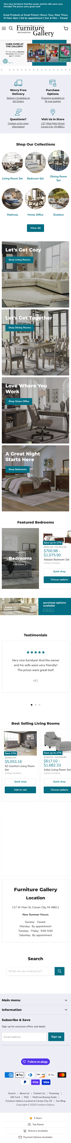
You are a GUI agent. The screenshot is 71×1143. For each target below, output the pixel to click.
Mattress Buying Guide (45, 1097)
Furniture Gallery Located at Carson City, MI (29, 1101)
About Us (24, 1093)
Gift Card (15, 1097)
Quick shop (20, 781)
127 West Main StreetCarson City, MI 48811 (53, 125)
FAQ (26, 1097)
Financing (54, 1093)
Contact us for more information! (18, 125)
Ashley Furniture (52, 563)
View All (35, 228)
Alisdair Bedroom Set (56, 559)
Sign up (56, 1037)
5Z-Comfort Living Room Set (20, 768)
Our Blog (61, 1101)
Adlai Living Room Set (57, 770)
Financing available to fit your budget (52, 99)
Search (11, 1093)
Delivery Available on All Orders (18, 99)
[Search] (59, 971)
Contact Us (39, 1093)
